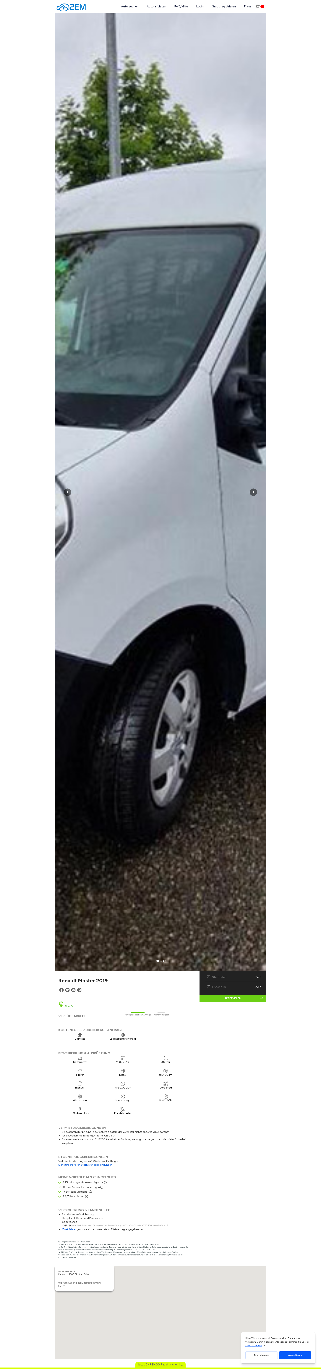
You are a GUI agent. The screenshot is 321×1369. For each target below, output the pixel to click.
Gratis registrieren (224, 6)
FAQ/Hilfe (181, 6)
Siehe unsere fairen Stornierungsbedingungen (85, 1164)
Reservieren (233, 998)
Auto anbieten (156, 6)
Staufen (69, 1006)
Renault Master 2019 (83, 980)
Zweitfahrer (69, 1229)
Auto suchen (130, 6)
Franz (247, 6)
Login (200, 6)
